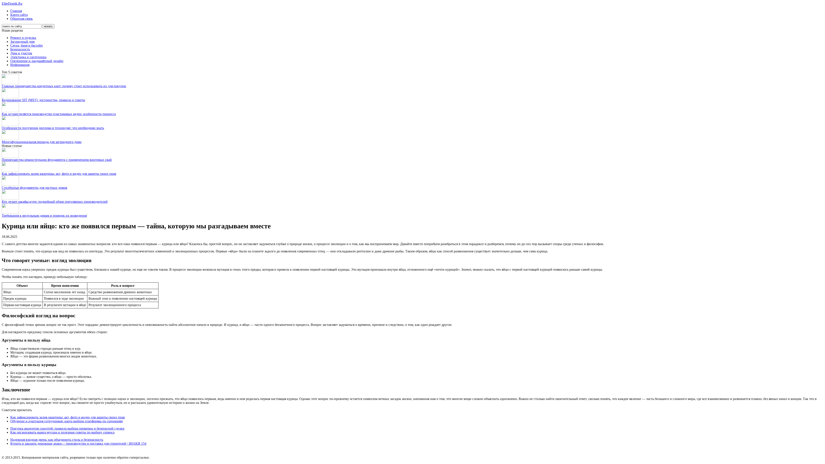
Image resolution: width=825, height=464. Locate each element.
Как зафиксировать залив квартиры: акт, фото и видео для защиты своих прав (59, 174)
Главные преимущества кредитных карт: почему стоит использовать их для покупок (64, 86)
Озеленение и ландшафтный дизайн (36, 61)
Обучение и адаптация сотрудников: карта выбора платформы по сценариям (66, 421)
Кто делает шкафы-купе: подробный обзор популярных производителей (55, 201)
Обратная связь (21, 18)
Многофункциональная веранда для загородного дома (41, 142)
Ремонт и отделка (23, 38)
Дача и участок (21, 53)
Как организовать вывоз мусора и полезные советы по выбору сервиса (62, 432)
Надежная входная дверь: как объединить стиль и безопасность (56, 439)
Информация (19, 65)
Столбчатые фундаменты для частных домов (34, 187)
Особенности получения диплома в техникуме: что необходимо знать (53, 128)
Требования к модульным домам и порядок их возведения (44, 215)
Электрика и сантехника (28, 57)
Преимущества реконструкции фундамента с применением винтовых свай (57, 160)
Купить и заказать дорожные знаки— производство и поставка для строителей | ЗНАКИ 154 (78, 443)
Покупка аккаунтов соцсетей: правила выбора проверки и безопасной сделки (67, 428)
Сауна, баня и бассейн (26, 45)
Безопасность (20, 49)
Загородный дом (22, 41)
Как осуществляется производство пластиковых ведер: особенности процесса (59, 114)
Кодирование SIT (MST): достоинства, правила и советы (43, 100)
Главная (16, 11)
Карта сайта (19, 15)
